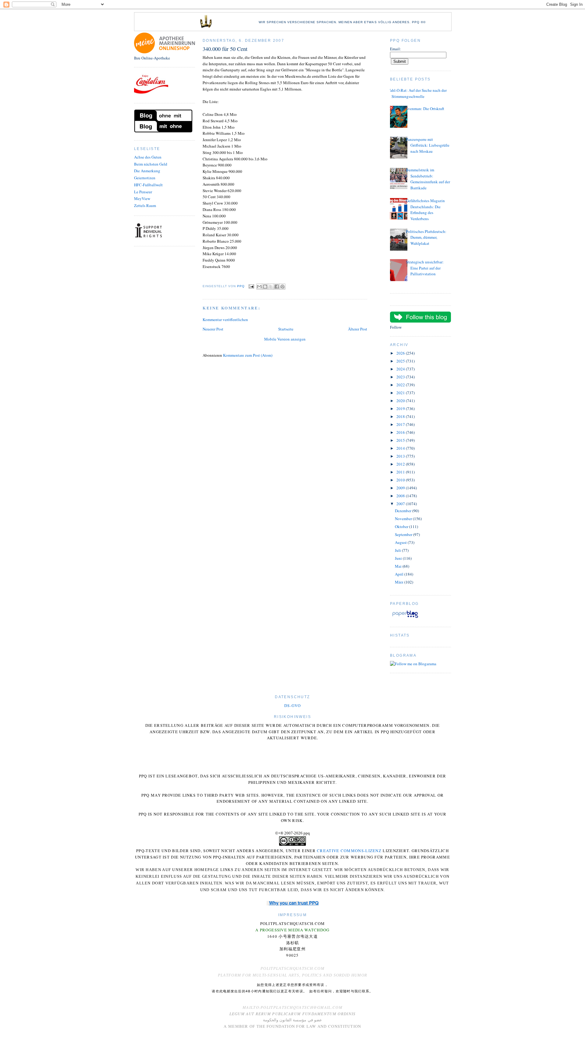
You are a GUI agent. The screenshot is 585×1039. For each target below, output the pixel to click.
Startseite (285, 329)
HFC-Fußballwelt (148, 184)
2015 (401, 440)
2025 (401, 361)
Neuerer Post (213, 329)
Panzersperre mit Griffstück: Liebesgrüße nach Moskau (427, 145)
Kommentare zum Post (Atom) (247, 355)
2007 (401, 503)
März (399, 582)
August (401, 542)
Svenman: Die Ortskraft (425, 108)
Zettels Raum (145, 205)
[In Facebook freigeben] (277, 287)
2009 (401, 488)
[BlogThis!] (265, 287)
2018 (401, 416)
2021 (401, 392)
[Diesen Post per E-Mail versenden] (259, 287)
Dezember (403, 510)
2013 (401, 456)
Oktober (402, 526)
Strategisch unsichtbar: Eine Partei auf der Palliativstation (425, 268)
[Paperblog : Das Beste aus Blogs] (405, 617)
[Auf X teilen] (271, 287)
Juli (398, 550)
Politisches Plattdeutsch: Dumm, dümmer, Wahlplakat (426, 237)
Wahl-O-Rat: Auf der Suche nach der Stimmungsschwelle (417, 93)
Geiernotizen (144, 177)
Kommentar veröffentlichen (225, 319)
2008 (401, 495)
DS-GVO (292, 705)
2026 (401, 353)
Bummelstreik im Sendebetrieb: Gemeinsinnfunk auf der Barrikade (428, 179)
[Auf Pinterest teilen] (282, 287)
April (399, 574)
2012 (401, 464)
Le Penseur (143, 192)
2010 (401, 480)
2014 (401, 448)
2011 (401, 472)
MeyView (142, 198)
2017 (401, 424)
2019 (401, 408)
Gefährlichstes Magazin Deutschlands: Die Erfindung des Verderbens (425, 209)
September (404, 534)
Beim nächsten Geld (150, 164)
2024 (401, 369)
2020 (401, 400)
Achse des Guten (147, 157)
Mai (398, 566)
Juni (399, 558)
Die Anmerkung (147, 170)
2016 (401, 432)
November (404, 518)
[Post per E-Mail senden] (251, 286)
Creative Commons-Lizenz (349, 850)
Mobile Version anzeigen (285, 339)
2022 (401, 384)
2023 (401, 377)
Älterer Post (357, 329)
